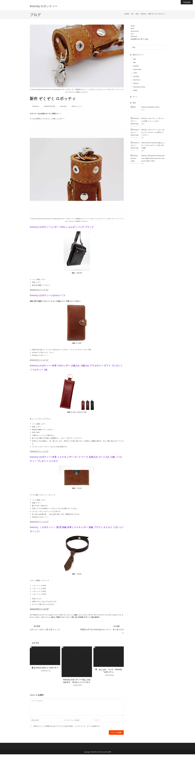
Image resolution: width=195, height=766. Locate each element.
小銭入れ (52, 617)
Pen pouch (136, 80)
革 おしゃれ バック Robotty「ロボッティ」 (108, 670)
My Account (135, 31)
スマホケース (62, 615)
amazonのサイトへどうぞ (39, 290)
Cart (132, 34)
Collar (135, 73)
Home (133, 26)
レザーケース (103, 615)
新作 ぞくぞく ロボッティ (156, 14)
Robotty (35, 106)
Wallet (135, 90)
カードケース (43, 615)
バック (68, 615)
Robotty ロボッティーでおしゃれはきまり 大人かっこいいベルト (76, 680)
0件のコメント (77, 106)
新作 (73, 617)
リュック (80, 615)
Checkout (134, 36)
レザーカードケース (93, 615)
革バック (88, 617)
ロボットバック (45, 617)
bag (134, 59)
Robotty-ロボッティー (43, 6)
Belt (134, 62)
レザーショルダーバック (114, 615)
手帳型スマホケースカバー (63, 617)
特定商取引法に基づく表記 (139, 39)
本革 (76, 617)
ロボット (37, 617)
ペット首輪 (74, 615)
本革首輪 (80, 617)
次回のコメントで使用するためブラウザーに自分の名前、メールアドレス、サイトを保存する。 (67, 726)
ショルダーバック (52, 615)
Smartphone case (139, 87)
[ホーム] (121, 14)
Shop (132, 28)
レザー (85, 615)
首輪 (92, 617)
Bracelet (136, 66)
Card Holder (137, 69)
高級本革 (96, 617)
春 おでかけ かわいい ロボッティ (45, 667)
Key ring (136, 76)
